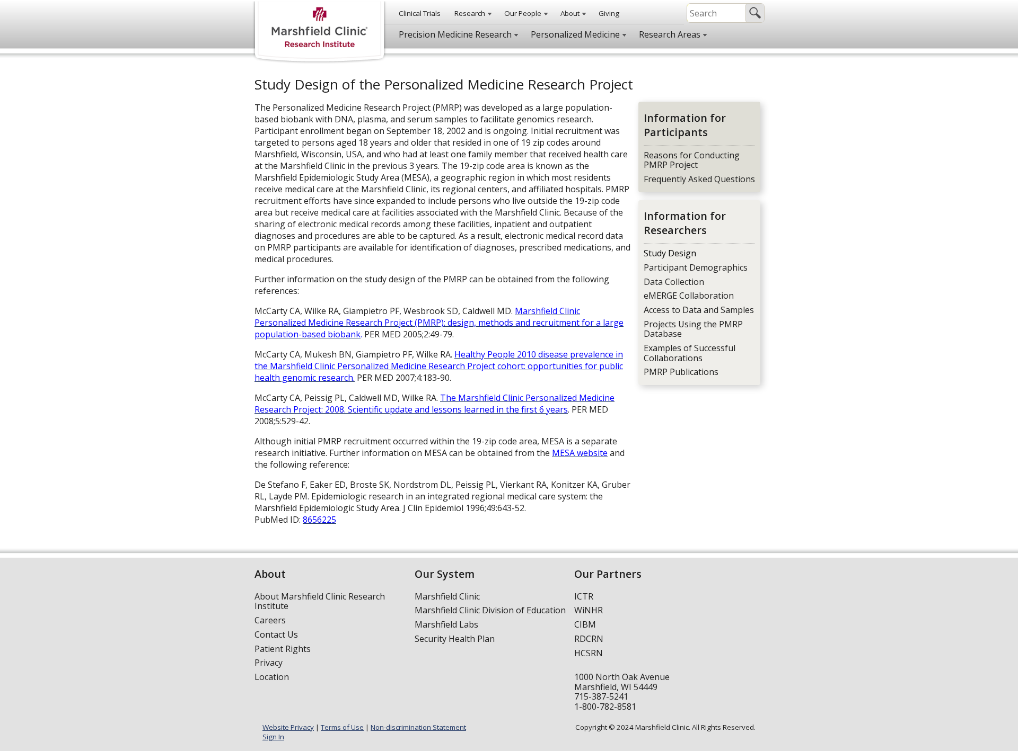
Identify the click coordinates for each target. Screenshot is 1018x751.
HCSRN (588, 653)
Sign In (273, 736)
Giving (609, 13)
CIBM (585, 624)
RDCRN (588, 639)
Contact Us (276, 634)
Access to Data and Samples (699, 310)
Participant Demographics (696, 267)
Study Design (670, 253)
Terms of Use (342, 727)
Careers (270, 620)
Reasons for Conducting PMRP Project (692, 160)
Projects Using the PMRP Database (693, 329)
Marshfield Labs (446, 624)
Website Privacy (288, 727)
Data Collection (674, 282)
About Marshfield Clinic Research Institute (319, 601)
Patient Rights (282, 649)
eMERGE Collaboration (689, 295)
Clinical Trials (420, 13)
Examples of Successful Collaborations (689, 353)
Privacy (268, 662)
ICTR (583, 596)
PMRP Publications (681, 372)
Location (271, 677)
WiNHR (588, 610)
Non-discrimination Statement (418, 727)
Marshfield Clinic (447, 596)
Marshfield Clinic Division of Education (490, 610)
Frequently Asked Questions (699, 179)
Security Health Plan (455, 639)
